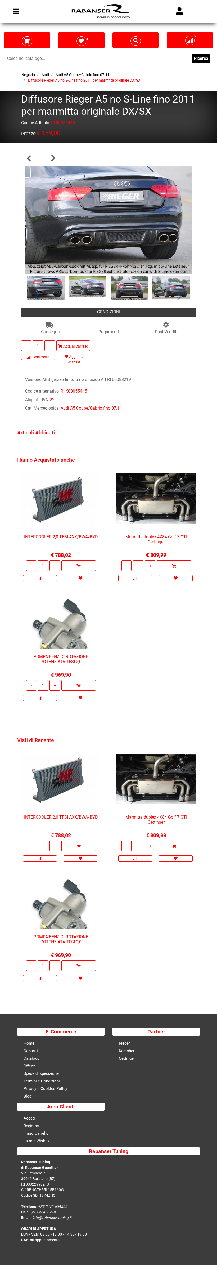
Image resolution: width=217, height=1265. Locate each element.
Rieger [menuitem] (124, 1043)
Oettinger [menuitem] (127, 1058)
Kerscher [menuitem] (126, 1051)
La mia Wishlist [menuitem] (37, 1141)
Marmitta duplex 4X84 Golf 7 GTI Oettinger (156, 539)
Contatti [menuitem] (31, 1051)
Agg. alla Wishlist (75, 359)
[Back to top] (206, 1253)
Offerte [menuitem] (30, 1066)
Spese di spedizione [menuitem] (41, 1073)
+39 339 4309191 (43, 1212)
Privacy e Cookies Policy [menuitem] (45, 1088)
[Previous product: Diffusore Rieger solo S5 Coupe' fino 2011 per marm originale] (29, 158)
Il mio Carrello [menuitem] (36, 1133)
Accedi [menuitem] (30, 1118)
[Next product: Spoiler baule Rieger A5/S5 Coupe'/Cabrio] (53, 158)
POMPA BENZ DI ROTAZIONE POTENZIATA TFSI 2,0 (61, 659)
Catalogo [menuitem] (32, 1058)
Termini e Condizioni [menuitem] (42, 1081)
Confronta (40, 357)
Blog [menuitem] (27, 1096)
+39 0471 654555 (52, 1206)
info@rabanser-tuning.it (52, 1217)
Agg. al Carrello (75, 346)
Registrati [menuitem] (32, 1126)
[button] (108, 219)
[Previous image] (37, 296)
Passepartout (120, 1260)
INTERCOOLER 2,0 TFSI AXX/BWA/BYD (61, 536)
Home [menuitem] (29, 1043)
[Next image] (179, 296)
